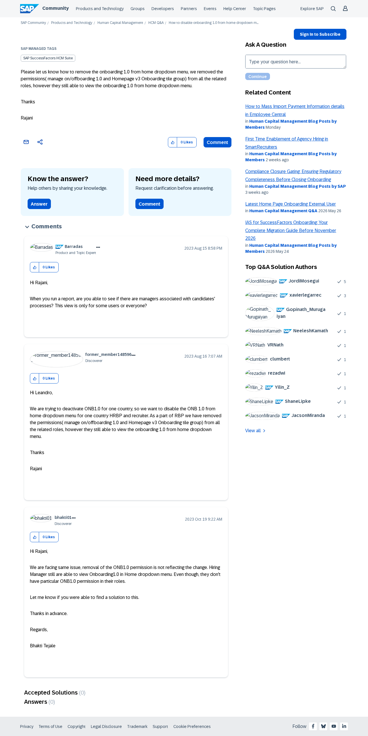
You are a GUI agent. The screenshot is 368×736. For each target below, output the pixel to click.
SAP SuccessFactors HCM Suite (48, 58)
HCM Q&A (156, 23)
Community (55, 8)
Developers (163, 8)
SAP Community (33, 23)
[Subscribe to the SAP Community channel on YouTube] (333, 726)
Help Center (234, 8)
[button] (172, 142)
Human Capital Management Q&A (283, 210)
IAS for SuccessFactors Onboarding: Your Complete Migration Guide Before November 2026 (290, 230)
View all (253, 430)
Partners (189, 8)
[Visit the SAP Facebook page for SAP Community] (313, 726)
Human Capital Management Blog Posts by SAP (297, 186)
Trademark (137, 726)
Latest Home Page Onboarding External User (290, 204)
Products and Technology (100, 8)
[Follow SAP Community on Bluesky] (323, 726)
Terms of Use (50, 726)
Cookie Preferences (192, 726)
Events (210, 8)
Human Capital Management (120, 23)
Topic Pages (264, 8)
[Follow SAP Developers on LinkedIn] (344, 726)
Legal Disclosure (106, 726)
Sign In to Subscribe (320, 34)
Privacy (26, 726)
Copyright (77, 726)
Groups (138, 8)
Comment (217, 142)
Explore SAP (312, 8)
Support (160, 726)
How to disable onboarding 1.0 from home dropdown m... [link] (213, 23)
